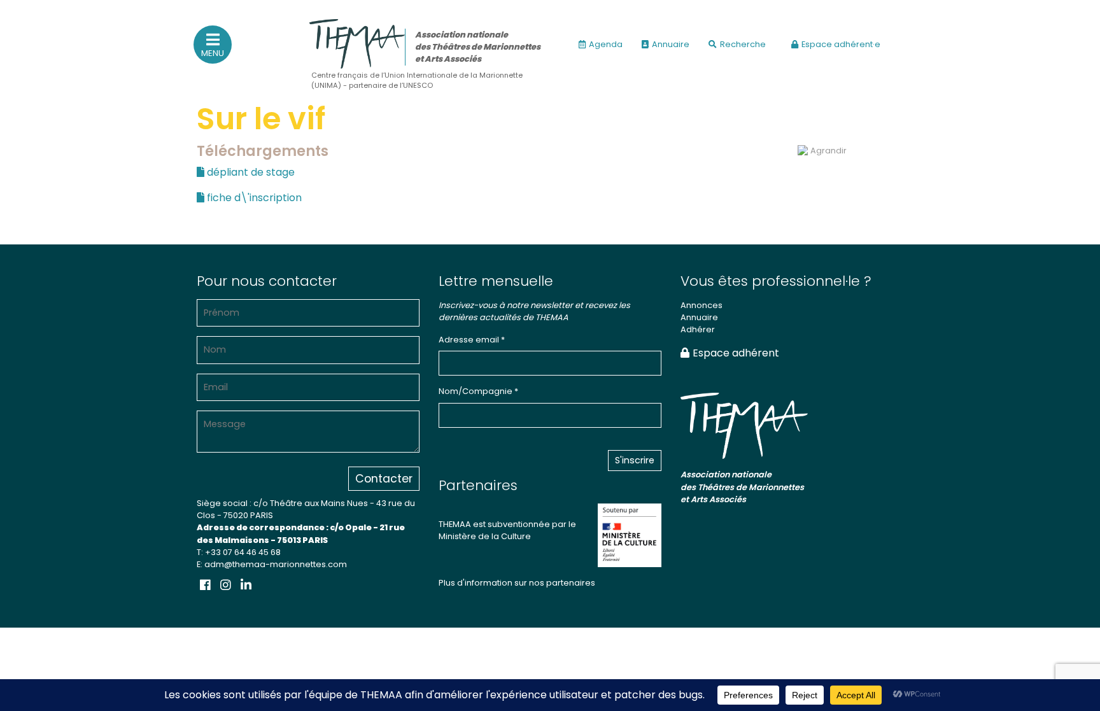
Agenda (606, 44)
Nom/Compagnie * (478, 391)
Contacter (383, 478)
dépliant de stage (249, 172)
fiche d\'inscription (253, 197)
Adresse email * (472, 339)
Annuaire (670, 44)
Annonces (701, 305)
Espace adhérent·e (840, 44)
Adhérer (697, 329)
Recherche (743, 44)
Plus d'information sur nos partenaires (517, 582)
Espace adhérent (736, 353)
